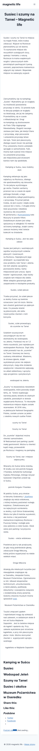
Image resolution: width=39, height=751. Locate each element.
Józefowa (28, 497)
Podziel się (8, 730)
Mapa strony (29, 744)
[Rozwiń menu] (34, 4)
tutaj (15, 599)
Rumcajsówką (24, 215)
